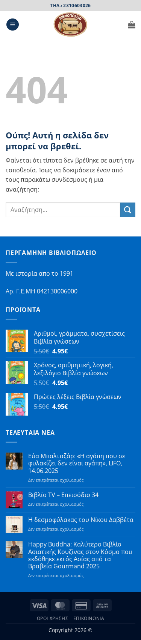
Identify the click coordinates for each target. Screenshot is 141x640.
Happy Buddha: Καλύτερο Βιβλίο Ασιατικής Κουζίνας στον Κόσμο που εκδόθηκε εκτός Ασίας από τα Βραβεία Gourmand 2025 (80, 555)
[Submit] (127, 210)
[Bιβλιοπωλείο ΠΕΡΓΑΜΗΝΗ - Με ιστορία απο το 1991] (71, 24)
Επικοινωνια (89, 618)
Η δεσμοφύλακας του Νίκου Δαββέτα (80, 519)
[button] (12, 24)
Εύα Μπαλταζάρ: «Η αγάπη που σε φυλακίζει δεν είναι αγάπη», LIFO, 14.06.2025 (76, 463)
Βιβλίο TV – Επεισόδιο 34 (63, 495)
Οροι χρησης (52, 618)
